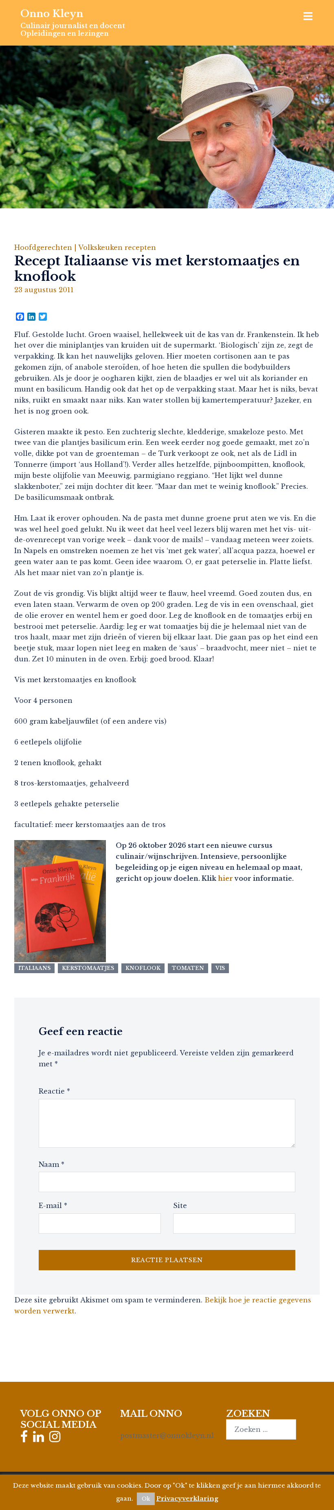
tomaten (188, 968)
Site (180, 1205)
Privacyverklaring (187, 1498)
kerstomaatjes (88, 968)
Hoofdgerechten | (46, 247)
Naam (51, 1164)
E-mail (53, 1205)
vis (220, 968)
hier (225, 878)
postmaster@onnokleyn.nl (167, 1435)
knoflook (142, 968)
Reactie (54, 1091)
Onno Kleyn (51, 14)
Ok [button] (146, 1498)
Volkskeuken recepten (117, 247)
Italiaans (34, 968)
